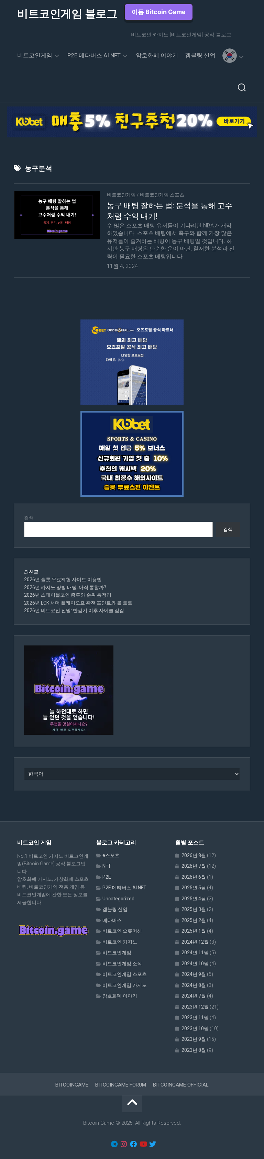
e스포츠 (111, 855)
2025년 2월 (194, 920)
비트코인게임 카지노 (124, 985)
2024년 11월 (195, 952)
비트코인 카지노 (119, 942)
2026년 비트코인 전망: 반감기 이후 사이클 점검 (74, 610)
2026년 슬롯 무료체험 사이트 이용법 (63, 579)
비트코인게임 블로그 (67, 13)
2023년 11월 (195, 1017)
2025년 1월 (194, 931)
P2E (106, 877)
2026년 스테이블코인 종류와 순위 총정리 (67, 595)
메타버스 (112, 920)
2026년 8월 (194, 855)
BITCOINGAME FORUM (120, 1085)
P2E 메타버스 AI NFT (94, 55)
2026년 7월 (194, 866)
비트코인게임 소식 (122, 963)
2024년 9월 (194, 974)
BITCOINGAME (71, 1085)
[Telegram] (114, 1144)
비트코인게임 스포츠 (162, 195)
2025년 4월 (194, 898)
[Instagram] (123, 1144)
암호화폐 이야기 (157, 55)
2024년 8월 (194, 985)
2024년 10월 (195, 963)
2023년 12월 (195, 1007)
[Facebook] (133, 1144)
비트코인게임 (34, 55)
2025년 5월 (194, 887)
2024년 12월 (195, 942)
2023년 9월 (194, 1039)
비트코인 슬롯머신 (122, 931)
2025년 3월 (194, 909)
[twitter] (152, 1144)
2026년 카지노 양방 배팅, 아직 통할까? (65, 587)
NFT (106, 866)
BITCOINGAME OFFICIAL (181, 1085)
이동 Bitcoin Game (159, 11)
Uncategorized (118, 898)
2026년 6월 (194, 877)
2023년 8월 (194, 1050)
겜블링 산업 (200, 55)
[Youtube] (143, 1144)
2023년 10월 (195, 1028)
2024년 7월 (194, 996)
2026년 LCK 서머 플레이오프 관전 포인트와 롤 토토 (78, 603)
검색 (29, 517)
